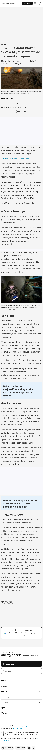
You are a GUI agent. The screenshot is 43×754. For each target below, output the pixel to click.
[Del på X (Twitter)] (21, 111)
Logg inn (27, 3)
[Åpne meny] (35, 3)
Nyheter (4, 681)
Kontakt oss (8, 663)
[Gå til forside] (11, 3)
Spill (3, 707)
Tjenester (5, 702)
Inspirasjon (6, 697)
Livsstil (4, 691)
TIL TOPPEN (6, 652)
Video (3, 718)
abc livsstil (21, 748)
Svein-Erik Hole (17, 728)
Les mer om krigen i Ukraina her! (15, 158)
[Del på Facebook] (17, 111)
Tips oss (7, 671)
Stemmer (5, 686)
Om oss (4, 713)
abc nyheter (9, 748)
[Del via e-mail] (25, 111)
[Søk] (40, 3)
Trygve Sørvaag (22, 726)
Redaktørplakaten (28, 732)
